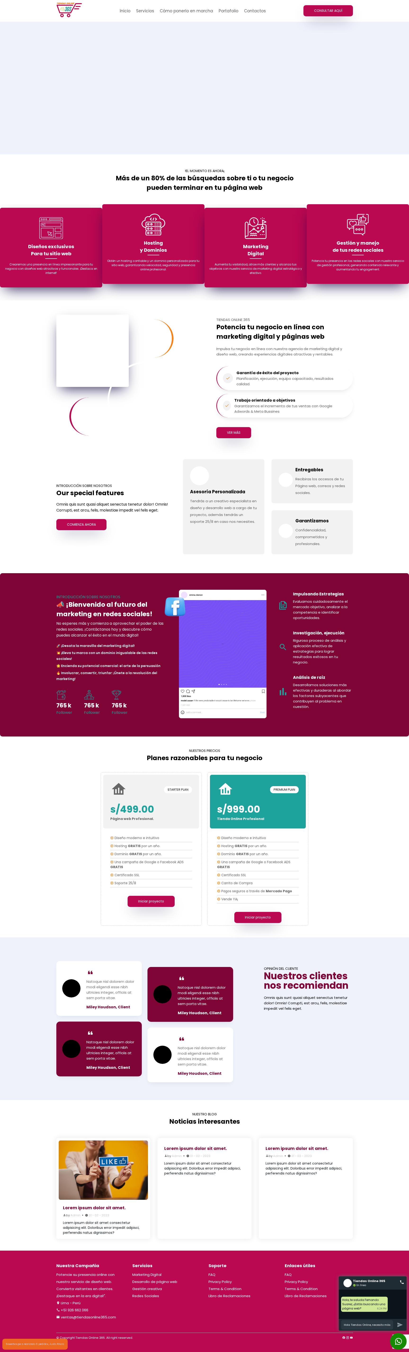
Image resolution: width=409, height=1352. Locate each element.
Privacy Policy (220, 1281)
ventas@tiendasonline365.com (88, 1317)
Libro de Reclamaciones (229, 1295)
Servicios (145, 11)
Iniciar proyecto (151, 901)
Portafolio (228, 11)
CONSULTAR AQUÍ (328, 10)
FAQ (212, 1274)
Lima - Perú (70, 1302)
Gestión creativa (147, 1288)
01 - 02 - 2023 (99, 1215)
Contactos (255, 11)
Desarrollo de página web (154, 1281)
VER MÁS (233, 432)
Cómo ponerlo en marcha (186, 11)
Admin (75, 1215)
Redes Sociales (145, 1295)
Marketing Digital (146, 1274)
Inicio (125, 11)
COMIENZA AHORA (81, 524)
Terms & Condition (225, 1288)
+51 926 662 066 (74, 1310)
